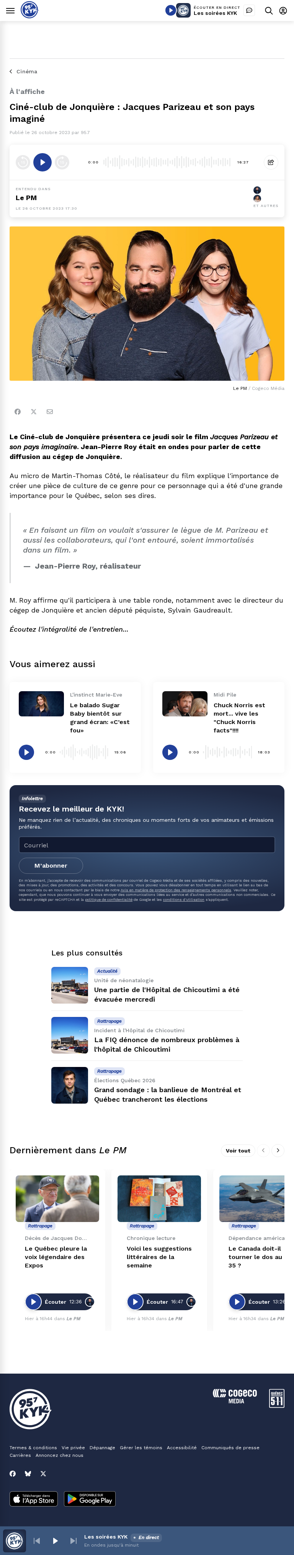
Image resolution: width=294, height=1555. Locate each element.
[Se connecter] (283, 10)
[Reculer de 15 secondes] (23, 162)
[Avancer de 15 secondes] (62, 162)
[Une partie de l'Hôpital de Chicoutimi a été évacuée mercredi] (69, 985)
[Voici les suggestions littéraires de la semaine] (159, 1198)
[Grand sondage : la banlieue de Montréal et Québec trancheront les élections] (69, 1085)
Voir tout (238, 1151)
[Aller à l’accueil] (30, 16)
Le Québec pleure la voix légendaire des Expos (56, 1257)
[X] (43, 1474)
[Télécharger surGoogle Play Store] (90, 1499)
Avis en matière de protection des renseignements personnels (176, 890)
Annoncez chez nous (59, 1455)
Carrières (20, 1455)
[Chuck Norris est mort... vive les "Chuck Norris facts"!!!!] (184, 703)
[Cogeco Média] (235, 1401)
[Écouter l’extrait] (42, 162)
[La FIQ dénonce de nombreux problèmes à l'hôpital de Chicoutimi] (69, 1035)
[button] (36, 1541)
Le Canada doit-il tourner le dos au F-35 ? (260, 1257)
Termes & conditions (33, 1447)
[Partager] (271, 162)
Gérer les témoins (141, 1447)
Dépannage (102, 1447)
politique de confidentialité (108, 899)
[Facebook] (18, 412)
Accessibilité (182, 1447)
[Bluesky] (28, 1474)
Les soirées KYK (215, 13)
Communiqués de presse (230, 1447)
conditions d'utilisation (183, 899)
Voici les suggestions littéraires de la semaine (159, 1257)
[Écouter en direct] (171, 10)
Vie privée (73, 1447)
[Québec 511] (276, 1406)
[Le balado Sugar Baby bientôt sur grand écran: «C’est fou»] (41, 703)
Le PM (26, 198)
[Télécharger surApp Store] (34, 1499)
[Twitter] (34, 412)
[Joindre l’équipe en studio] (249, 10)
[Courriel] (50, 412)
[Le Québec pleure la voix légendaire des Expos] (57, 1198)
